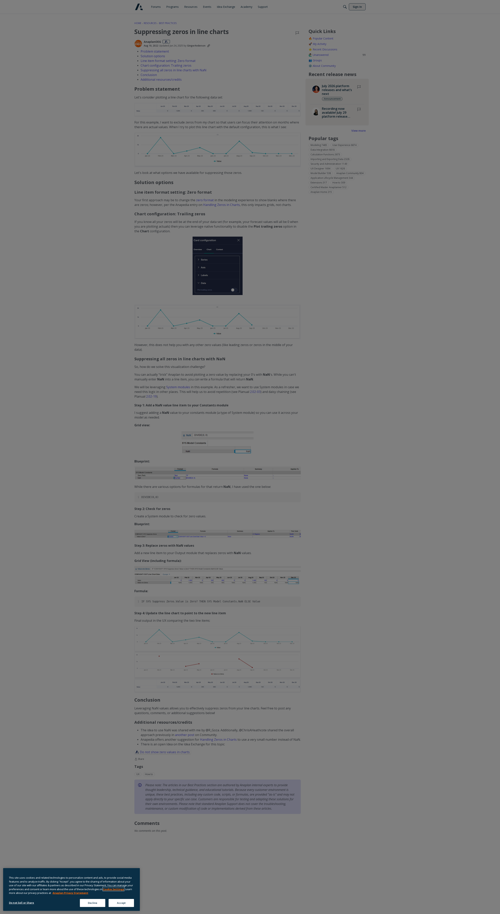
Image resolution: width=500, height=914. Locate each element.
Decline (92, 902)
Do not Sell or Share (21, 902)
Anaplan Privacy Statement (70, 893)
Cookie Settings (113, 889)
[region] (71, 889)
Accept (121, 902)
